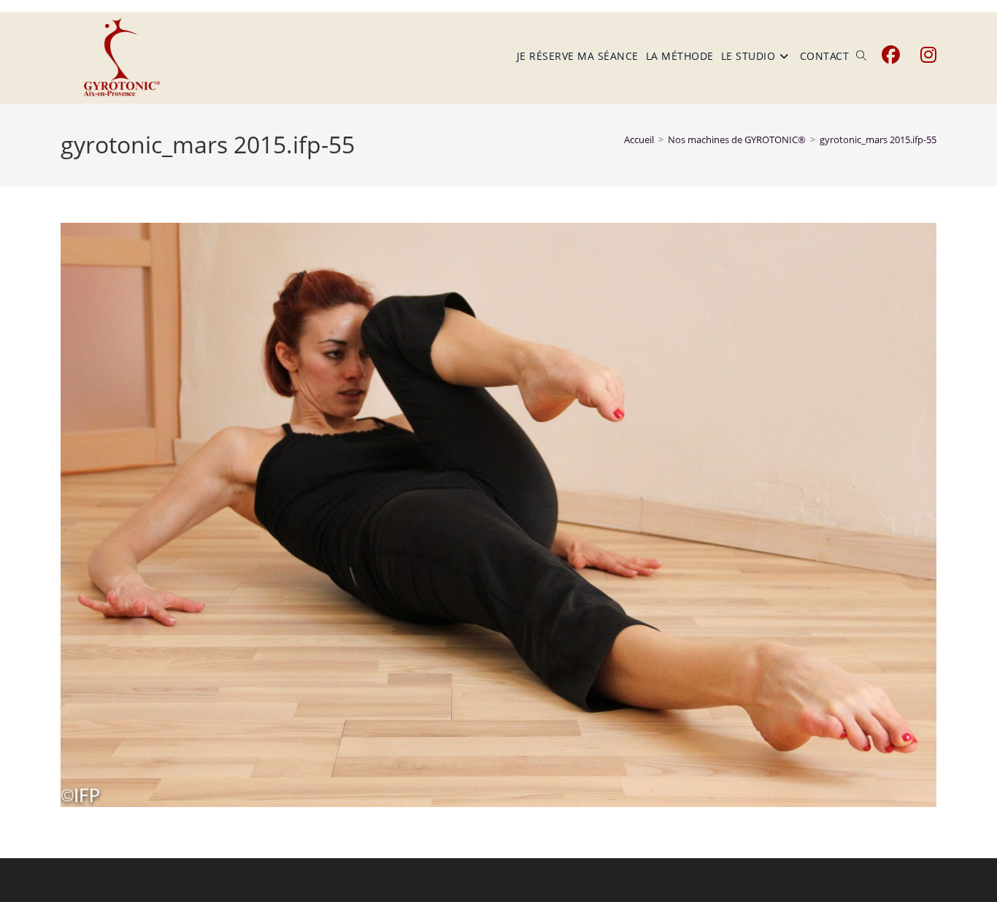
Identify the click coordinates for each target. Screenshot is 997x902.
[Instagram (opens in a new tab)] (928, 54)
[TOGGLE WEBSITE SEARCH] (861, 56)
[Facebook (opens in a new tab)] (891, 54)
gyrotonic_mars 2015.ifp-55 (878, 139)
